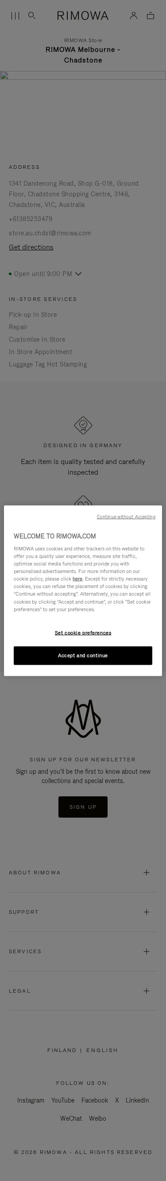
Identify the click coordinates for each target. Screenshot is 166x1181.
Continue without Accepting (126, 516)
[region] (83, 590)
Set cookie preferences (83, 632)
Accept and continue (83, 655)
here (77, 578)
